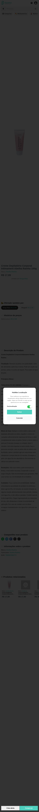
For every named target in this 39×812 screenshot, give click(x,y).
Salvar (19, 412)
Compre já (28, 808)
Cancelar (19, 418)
